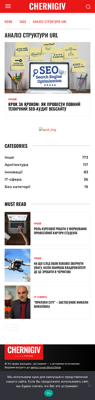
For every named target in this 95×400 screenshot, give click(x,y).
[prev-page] (7, 328)
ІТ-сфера (40, 297)
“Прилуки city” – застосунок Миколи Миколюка (61, 304)
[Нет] (89, 385)
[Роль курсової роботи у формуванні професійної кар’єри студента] (17, 228)
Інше (12, 99)
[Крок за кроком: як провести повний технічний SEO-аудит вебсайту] (47, 67)
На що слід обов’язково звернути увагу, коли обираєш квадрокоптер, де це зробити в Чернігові (60, 267)
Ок (49, 393)
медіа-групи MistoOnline (46, 367)
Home (9, 21)
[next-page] (15, 328)
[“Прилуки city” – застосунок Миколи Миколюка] (17, 302)
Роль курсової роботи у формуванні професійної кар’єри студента (60, 230)
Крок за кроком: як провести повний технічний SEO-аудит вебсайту (44, 106)
